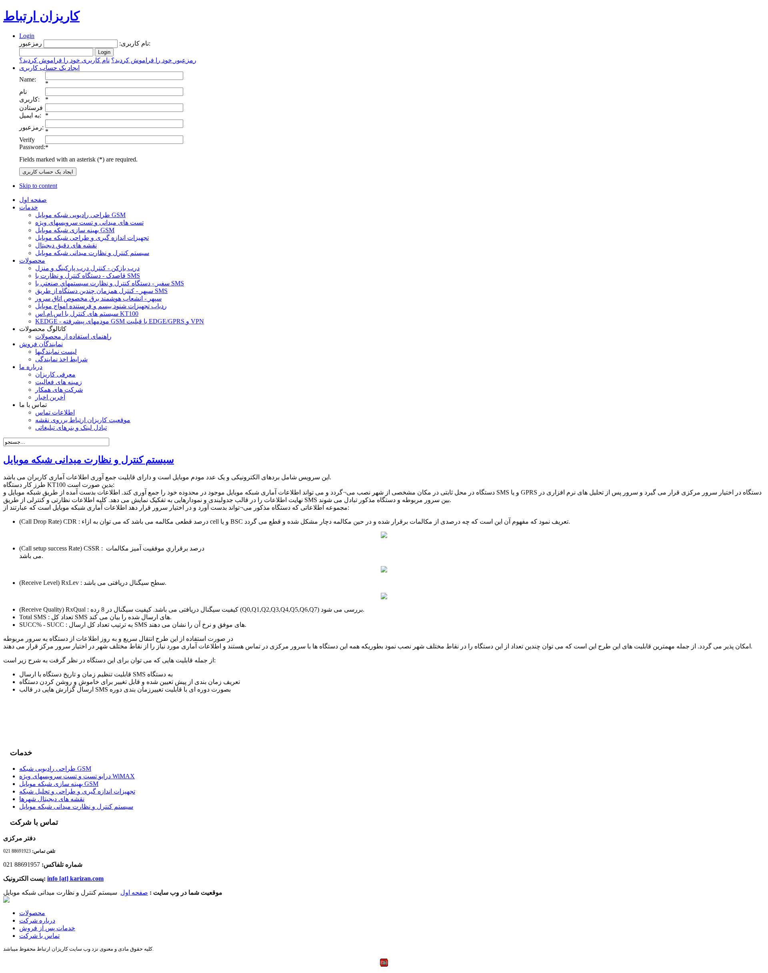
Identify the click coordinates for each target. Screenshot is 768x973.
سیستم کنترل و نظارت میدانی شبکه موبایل (88, 460)
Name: (27, 79)
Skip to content (38, 185)
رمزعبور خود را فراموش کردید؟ (153, 60)
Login (26, 35)
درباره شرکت (37, 920)
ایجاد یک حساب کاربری (49, 67)
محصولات (32, 912)
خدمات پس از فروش (47, 928)
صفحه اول (134, 892)
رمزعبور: (31, 127)
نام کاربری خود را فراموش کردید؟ (64, 60)
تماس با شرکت (39, 935)
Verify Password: (32, 143)
